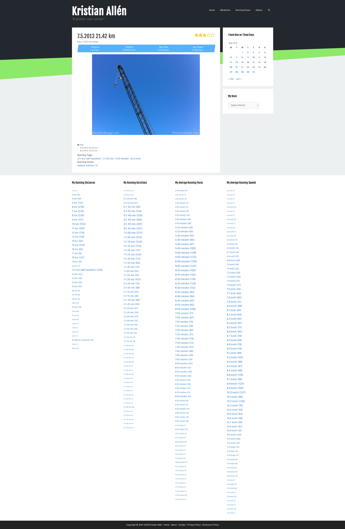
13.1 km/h (231, 513)
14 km (77, 241)
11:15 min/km (180, 487)
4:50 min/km (182, 203)
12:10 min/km (180, 499)
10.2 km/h (236, 401)
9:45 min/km (180, 450)
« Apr (231, 78)
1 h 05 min (133, 237)
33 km (75, 319)
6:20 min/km (185, 279)
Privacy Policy (194, 524)
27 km (76, 295)
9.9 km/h (235, 388)
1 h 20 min (132, 250)
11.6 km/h (232, 459)
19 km (77, 261)
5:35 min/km (184, 239)
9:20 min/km (181, 429)
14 (237, 62)
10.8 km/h (234, 426)
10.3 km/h (235, 405)
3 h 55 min (128, 378)
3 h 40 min (128, 366)
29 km (75, 303)
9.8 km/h (235, 383)
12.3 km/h (232, 488)
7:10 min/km (184, 321)
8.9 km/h (234, 344)
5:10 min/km (183, 219)
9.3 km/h (234, 361)
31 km (75, 311)
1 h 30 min (132, 258)
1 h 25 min (132, 254)
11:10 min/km (180, 483)
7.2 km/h (233, 272)
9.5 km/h (234, 370)
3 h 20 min (129, 349)
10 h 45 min (129, 419)
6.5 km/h (232, 244)
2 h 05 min (132, 287)
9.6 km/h (235, 374)
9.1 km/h (234, 353)
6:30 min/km (185, 287)
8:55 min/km (182, 409)
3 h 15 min (128, 345)
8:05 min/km (183, 368)
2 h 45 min (131, 320)
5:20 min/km (184, 227)
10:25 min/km (180, 470)
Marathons (225, 10)
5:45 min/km (122, 158)
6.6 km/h (233, 248)
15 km (78, 245)
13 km (78, 236)
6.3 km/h (231, 236)
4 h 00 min (128, 382)
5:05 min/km (182, 215)
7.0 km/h (233, 264)
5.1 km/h (230, 199)
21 (237, 67)
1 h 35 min (132, 263)
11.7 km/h (232, 463)
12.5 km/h (231, 496)
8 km (78, 215)
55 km (75, 344)
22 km (77, 274)
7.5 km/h (234, 285)
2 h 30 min (131, 308)
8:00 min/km (184, 363)
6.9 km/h (233, 260)
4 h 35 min (128, 399)
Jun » (239, 78)
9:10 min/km (182, 421)
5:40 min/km (184, 244)
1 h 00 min (133, 232)
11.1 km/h (233, 439)
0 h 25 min (131, 203)
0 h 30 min (132, 206)
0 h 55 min (133, 228)
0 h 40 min (133, 215)
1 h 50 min (131, 275)
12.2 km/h (232, 484)
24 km (77, 282)
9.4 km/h (234, 366)
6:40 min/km (184, 296)
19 (265, 62)
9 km (77, 219)
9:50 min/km (180, 454)
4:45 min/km (181, 199)
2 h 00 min (108, 158)
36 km (75, 332)
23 (248, 67)
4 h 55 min (128, 411)
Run (82, 145)
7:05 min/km (184, 317)
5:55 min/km (185, 257)
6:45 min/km (184, 300)
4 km (76, 198)
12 (265, 57)
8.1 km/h (234, 310)
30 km (76, 307)
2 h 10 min (131, 292)
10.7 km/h (234, 422)
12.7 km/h (231, 501)
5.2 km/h (231, 203)
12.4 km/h (231, 492)
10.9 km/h (234, 430)
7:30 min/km (184, 338)
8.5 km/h (234, 327)
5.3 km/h (231, 207)
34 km (75, 324)
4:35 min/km (181, 191)
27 (231, 72)
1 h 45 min (131, 271)
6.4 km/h (232, 240)
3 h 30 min (129, 358)
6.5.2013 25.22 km (89, 148)
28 (236, 72)
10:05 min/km (181, 462)
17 (254, 62)
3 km (76, 195)
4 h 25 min (128, 391)
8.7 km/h (234, 335)
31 (254, 72)
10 (254, 57)
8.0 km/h (234, 306)
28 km (76, 299)
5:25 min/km (184, 231)
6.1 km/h (231, 228)
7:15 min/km (184, 326)
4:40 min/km (180, 195)
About (174, 524)
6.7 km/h (233, 252)
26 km (76, 291)
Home (212, 10)
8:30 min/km (182, 388)
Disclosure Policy (210, 524)
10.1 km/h (235, 396)
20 (231, 67)
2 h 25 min (131, 304)
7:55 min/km (183, 359)
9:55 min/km (180, 458)
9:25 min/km (181, 434)
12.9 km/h (231, 505)
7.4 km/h (233, 281)
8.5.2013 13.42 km (88, 150)
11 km (78, 228)
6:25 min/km (185, 283)
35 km (75, 328)
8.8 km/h (234, 340)
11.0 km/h (234, 434)
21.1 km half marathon (89, 158)
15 (242, 62)
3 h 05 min (129, 337)
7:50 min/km (184, 355)
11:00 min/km (180, 479)
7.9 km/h (234, 301)
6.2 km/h (231, 232)
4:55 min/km (181, 207)
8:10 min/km (183, 371)
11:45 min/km (181, 495)
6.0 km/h (231, 223)
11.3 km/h (233, 447)
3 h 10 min (129, 341)
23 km (77, 278)
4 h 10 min (128, 387)
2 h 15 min (131, 296)
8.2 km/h (234, 314)
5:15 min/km (183, 223)
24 (253, 67)
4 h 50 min (129, 407)
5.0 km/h (231, 195)
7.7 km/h (234, 293)
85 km (75, 348)
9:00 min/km (182, 413)
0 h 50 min (133, 223)
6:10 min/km (185, 270)
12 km (78, 232)
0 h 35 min (133, 211)
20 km (76, 266)
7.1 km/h (233, 268)
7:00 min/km (184, 313)
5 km (77, 202)
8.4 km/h (234, 323)
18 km (78, 257)
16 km (77, 249)
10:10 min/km (180, 466)
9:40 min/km (180, 446)
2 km (74, 191)
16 (248, 62)
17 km (77, 253)
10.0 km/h (236, 392)
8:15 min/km (183, 376)
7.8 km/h (234, 297)
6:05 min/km (185, 265)
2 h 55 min (130, 329)
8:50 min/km (181, 405)
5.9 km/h (231, 219)
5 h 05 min (128, 415)
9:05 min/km (182, 417)
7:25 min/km (184, 334)
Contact (182, 524)
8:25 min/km (183, 384)
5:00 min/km (182, 211)
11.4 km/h (232, 451)
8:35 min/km (182, 392)
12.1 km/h (231, 480)
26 (265, 67)
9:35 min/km (181, 442)
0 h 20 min (130, 199)
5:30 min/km (184, 235)
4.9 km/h (231, 191)
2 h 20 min (132, 300)
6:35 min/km (184, 292)
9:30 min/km (180, 438)
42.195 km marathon (83, 340)
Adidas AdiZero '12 (87, 165)
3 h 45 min (128, 370)
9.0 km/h (234, 348)
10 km (79, 224)
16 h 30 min (129, 428)
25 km (77, 286)
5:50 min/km (185, 252)
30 (248, 72)
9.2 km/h (235, 357)
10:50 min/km (181, 475)
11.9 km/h (232, 472)
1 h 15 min (132, 246)
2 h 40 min (131, 316)
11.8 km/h (232, 468)
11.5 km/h (233, 455)
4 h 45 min (128, 403)
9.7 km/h (234, 379)
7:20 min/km (184, 330)
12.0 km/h (232, 476)
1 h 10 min (133, 241)
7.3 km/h (234, 276)
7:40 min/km (184, 347)
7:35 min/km (184, 342)
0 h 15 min (128, 195)
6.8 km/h (233, 256)
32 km (75, 315)
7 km (78, 211)
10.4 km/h (135, 158)
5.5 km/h (231, 211)
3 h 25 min (129, 354)
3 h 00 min (130, 333)
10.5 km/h (235, 413)
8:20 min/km (182, 380)
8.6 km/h (234, 331)
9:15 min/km (180, 425)
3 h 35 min (129, 362)
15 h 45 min (128, 423)
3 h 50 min (129, 374)
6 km (78, 206)
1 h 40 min (131, 267)
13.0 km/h (231, 509)
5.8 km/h (231, 215)
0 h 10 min (128, 191)
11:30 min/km (180, 491)
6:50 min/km (184, 304)
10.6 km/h (235, 418)
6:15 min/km (185, 274)
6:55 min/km (185, 309)
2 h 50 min (130, 325)
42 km (75, 336)
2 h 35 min (131, 312)
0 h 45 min (133, 219)
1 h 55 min (132, 279)
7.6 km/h (234, 289)
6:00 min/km (186, 261)
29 (242, 72)
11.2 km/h (233, 443)
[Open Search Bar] (269, 10)
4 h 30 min (129, 395)
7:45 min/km (184, 351)
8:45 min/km (182, 401)
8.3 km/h (234, 318)
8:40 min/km (183, 396)
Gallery (259, 10)
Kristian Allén (99, 11)
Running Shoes (243, 10)
